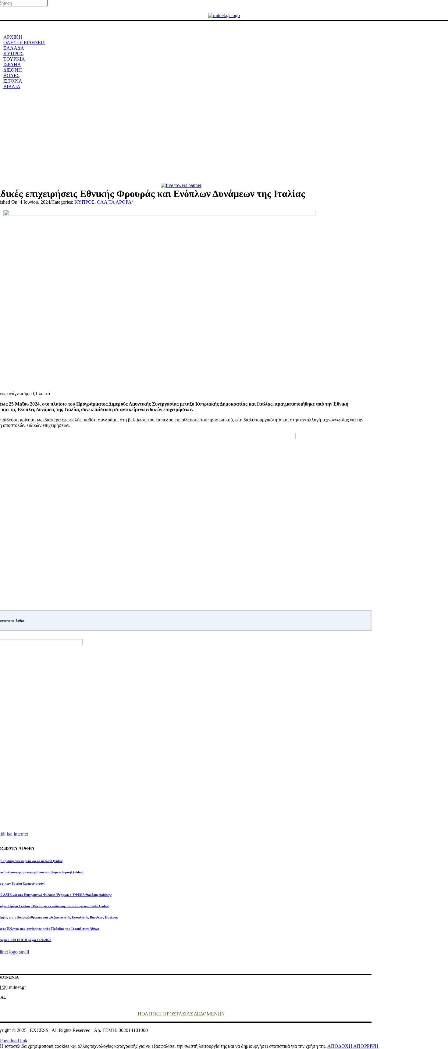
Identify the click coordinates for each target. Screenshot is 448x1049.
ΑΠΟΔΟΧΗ (340, 1046)
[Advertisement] (224, 137)
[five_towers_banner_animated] (181, 185)
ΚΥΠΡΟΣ (84, 202)
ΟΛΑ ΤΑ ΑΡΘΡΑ (114, 202)
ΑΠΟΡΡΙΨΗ (366, 1046)
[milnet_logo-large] (224, 15)
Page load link (13, 1040)
